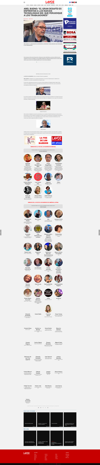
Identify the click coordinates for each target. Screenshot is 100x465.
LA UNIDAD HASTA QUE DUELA (69, 441)
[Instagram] (71, 2)
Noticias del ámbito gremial (29, 423)
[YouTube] (74, 2)
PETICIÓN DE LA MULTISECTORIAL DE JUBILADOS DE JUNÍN (43, 443)
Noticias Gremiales (54, 423)
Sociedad (48, 445)
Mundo (62, 445)
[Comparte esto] (41, 407)
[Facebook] (70, 2)
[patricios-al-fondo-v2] (69, 23)
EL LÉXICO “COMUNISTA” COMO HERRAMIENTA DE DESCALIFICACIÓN (29, 442)
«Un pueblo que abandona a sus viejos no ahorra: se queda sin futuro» (69, 424)
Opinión (75, 426)
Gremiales (31, 18)
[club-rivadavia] (69, 11)
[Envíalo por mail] (38, 407)
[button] (24, 2)
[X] (73, 2)
